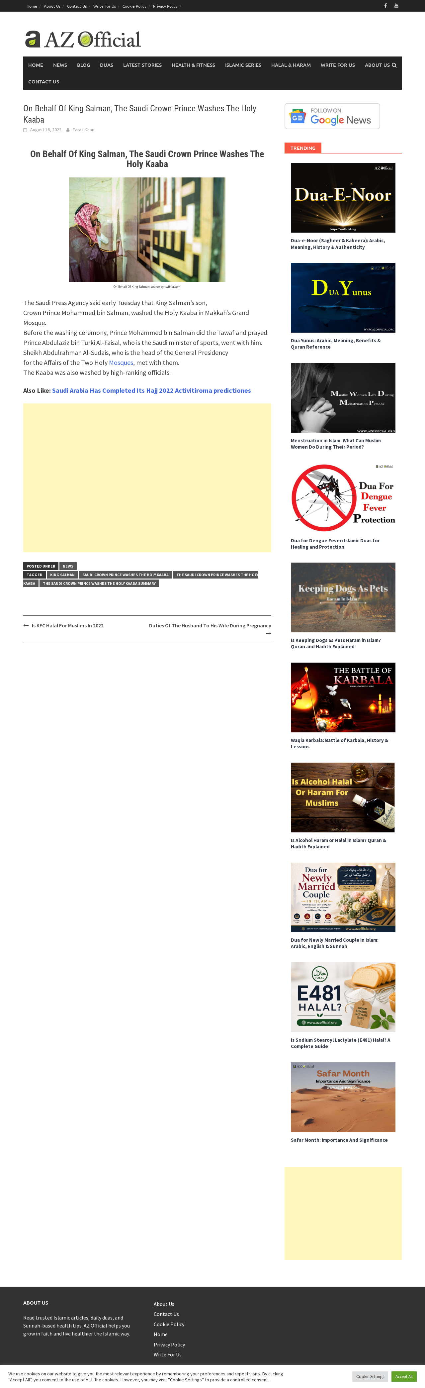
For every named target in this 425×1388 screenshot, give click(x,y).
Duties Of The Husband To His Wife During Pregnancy (210, 625)
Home (32, 6)
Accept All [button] (404, 1376)
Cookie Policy (134, 6)
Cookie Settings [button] (370, 1376)
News (60, 64)
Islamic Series (243, 64)
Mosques (121, 362)
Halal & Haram (291, 64)
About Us (52, 6)
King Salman (62, 574)
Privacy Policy (165, 6)
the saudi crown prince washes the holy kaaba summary (99, 583)
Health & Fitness (193, 64)
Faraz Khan (83, 130)
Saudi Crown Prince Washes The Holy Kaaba (125, 574)
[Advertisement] (147, 477)
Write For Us (104, 6)
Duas (106, 64)
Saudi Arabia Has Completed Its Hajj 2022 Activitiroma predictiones (151, 390)
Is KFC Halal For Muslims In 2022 (68, 625)
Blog (83, 64)
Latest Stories (142, 64)
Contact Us (77, 6)
